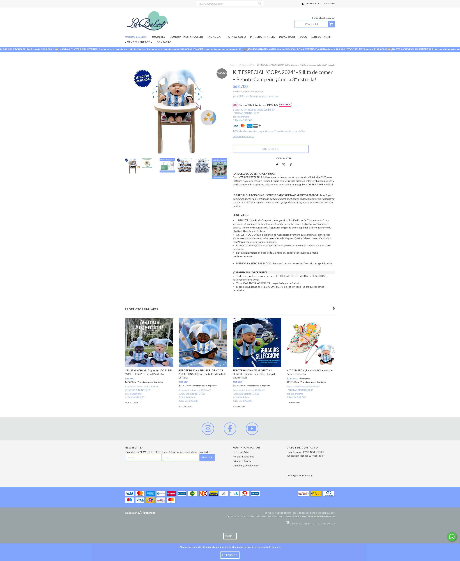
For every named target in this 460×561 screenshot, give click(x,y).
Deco (303, 36)
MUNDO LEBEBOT (136, 36)
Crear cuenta (312, 4)
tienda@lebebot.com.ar (323, 18)
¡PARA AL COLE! (236, 36)
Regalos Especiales (243, 456)
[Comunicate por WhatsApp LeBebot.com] (451, 536)
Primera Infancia (262, 36)
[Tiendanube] (140, 514)
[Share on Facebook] (277, 164)
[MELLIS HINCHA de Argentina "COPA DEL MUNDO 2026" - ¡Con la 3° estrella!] (149, 342)
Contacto (164, 42)
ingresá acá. (292, 516)
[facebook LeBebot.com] (230, 428)
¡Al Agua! (214, 36)
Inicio (232, 65)
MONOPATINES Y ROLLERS (186, 36)
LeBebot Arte (321, 36)
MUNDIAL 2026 (246, 65)
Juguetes (158, 36)
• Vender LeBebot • (138, 42)
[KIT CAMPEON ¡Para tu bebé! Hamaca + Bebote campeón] (311, 342)
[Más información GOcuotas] (285, 105)
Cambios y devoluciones (246, 465)
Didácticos (287, 36)
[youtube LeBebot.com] (252, 428)
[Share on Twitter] (283, 164)
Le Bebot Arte (241, 452)
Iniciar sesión (328, 4)
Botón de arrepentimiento (318, 516)
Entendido (230, 555)
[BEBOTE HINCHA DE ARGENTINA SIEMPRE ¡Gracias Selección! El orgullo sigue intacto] (257, 342)
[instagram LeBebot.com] (208, 428)
